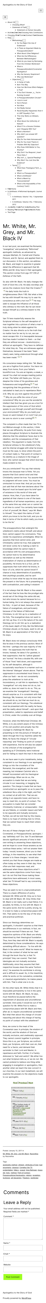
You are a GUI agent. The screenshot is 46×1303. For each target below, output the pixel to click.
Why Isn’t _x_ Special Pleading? (29, 158)
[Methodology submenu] (24, 40)
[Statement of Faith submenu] (28, 27)
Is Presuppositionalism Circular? (29, 98)
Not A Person (22, 103)
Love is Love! (22, 100)
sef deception (16, 1178)
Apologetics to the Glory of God (17, 4)
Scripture (6, 1178)
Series (30, 210)
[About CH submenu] (16, 22)
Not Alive (20, 105)
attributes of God (31, 1165)
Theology (26, 1178)
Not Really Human (24, 108)
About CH (11, 22)
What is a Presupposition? (27, 173)
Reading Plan (34, 207)
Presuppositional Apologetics (14, 1175)
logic (8, 1173)
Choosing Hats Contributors (32, 32)
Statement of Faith (19, 27)
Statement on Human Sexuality (29, 30)
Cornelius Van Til (25, 1167)
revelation (36, 1175)
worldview (34, 1178)
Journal (10, 207)
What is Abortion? (23, 131)
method (14, 1173)
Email (6, 1254)
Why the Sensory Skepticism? (28, 74)
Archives (11, 32)
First (15, 1083)
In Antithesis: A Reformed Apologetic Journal (25, 191)
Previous (23, 1083)
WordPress (26, 1298)
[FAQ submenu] (12, 38)
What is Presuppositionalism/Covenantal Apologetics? (29, 69)
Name (6, 1243)
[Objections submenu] (22, 79)
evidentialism (8, 1170)
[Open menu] (40, 11)
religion (29, 1175)
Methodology (17, 40)
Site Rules (36, 210)
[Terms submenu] (18, 165)
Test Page (11, 212)
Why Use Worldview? (25, 77)
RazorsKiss (34, 1154)
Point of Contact (24, 1173)
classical (15, 1167)
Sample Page (23, 210)
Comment (8, 1216)
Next (31, 1083)
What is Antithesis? (24, 176)
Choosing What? (18, 25)
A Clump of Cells (23, 82)
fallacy (16, 1170)
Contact (23, 35)
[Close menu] (5, 17)
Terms (14, 165)
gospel (22, 1170)
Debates (40, 35)
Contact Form (31, 35)
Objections (16, 79)
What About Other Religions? (28, 53)
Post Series (25, 207)
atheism (21, 1165)
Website (6, 1264)
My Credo (17, 207)
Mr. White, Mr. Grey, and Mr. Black (16, 1154)
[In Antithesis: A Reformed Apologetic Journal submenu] (9, 194)
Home (14, 189)
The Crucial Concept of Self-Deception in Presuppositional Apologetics (21, 1111)
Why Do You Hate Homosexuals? (29, 139)
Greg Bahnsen (31, 1170)
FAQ (9, 38)
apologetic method (10, 1165)
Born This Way (22, 85)
